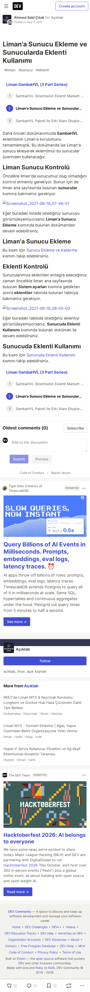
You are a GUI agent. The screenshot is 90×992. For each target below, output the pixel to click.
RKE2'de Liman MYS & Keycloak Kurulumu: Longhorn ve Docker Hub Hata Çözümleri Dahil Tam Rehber (42, 705)
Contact (11, 946)
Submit (19, 459)
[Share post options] (82, 985)
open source (45, 958)
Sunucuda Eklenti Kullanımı (50, 355)
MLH (81, 946)
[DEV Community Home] (17, 6)
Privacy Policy (48, 952)
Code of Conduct (32, 473)
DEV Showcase (55, 939)
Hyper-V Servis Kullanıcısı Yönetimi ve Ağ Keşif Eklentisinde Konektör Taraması (41, 754)
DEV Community (19, 911)
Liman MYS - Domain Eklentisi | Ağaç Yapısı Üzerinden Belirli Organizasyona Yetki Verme (40, 730)
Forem (21, 958)
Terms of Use (71, 952)
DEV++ (56, 927)
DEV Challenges (36, 927)
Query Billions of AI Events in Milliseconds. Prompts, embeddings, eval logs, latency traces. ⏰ (44, 555)
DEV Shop (67, 946)
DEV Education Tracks (20, 933)
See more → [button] (17, 621)
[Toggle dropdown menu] (83, 488)
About (75, 939)
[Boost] (68, 985)
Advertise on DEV (70, 933)
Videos (70, 927)
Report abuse (60, 473)
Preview (41, 459)
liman (9, 70)
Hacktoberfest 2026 (20, 865)
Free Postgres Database (38, 946)
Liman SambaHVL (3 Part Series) (37, 84)
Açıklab (57, 17)
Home (16, 927)
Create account (72, 6)
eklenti (42, 70)
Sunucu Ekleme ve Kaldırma (51, 250)
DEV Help (47, 933)
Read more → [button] (18, 892)
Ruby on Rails (45, 968)
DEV (21, 963)
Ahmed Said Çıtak (29, 17)
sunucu (26, 70)
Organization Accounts (24, 939)
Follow (45, 661)
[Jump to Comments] (31, 985)
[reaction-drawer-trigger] (11, 985)
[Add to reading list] (51, 985)
